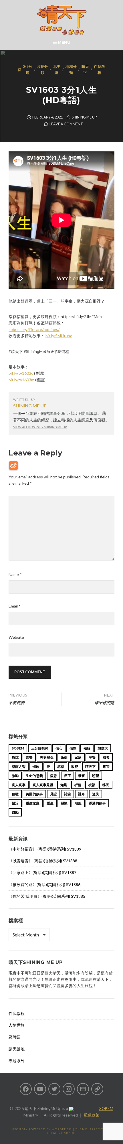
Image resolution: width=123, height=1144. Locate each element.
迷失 (95, 794)
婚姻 (64, 757)
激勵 (15, 776)
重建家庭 (32, 803)
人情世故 (17, 1025)
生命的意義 (34, 776)
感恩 (60, 766)
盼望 (95, 776)
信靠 (73, 748)
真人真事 (18, 785)
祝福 (91, 785)
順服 (78, 803)
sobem (18, 748)
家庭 (78, 757)
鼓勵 (15, 812)
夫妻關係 (46, 757)
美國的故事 (34, 794)
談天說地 (17, 1048)
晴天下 (85, 69)
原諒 (15, 757)
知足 (63, 785)
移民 (105, 785)
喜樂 (29, 757)
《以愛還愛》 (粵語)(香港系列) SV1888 (43, 860)
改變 (74, 766)
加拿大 (103, 748)
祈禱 (77, 785)
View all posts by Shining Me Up (40, 427)
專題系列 (17, 1060)
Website (16, 637)
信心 (58, 748)
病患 (53, 776)
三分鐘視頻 (39, 748)
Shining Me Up (84, 117)
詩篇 (67, 794)
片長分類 (42, 69)
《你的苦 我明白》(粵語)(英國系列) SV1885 (47, 896)
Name (15, 574)
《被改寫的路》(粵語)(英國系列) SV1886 (44, 884)
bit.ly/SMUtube (58, 335)
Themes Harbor (61, 1133)
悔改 (36, 766)
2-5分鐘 (27, 69)
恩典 (106, 757)
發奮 (81, 776)
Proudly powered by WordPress (42, 1129)
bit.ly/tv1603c (21, 373)
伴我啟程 (99, 69)
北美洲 (56, 69)
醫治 (15, 803)
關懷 (64, 803)
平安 (92, 757)
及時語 (15, 1036)
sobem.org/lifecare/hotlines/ (34, 329)
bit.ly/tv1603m (21, 379)
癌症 (67, 776)
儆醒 (87, 748)
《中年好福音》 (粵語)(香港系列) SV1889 (45, 849)
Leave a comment (66, 124)
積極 (15, 794)
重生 (50, 803)
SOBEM (106, 1108)
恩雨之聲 (18, 766)
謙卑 (81, 794)
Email (15, 605)
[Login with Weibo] (13, 465)
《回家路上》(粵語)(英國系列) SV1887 (42, 872)
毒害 (106, 766)
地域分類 (71, 69)
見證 (53, 794)
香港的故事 (97, 803)
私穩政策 (92, 1115)
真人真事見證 (43, 785)
